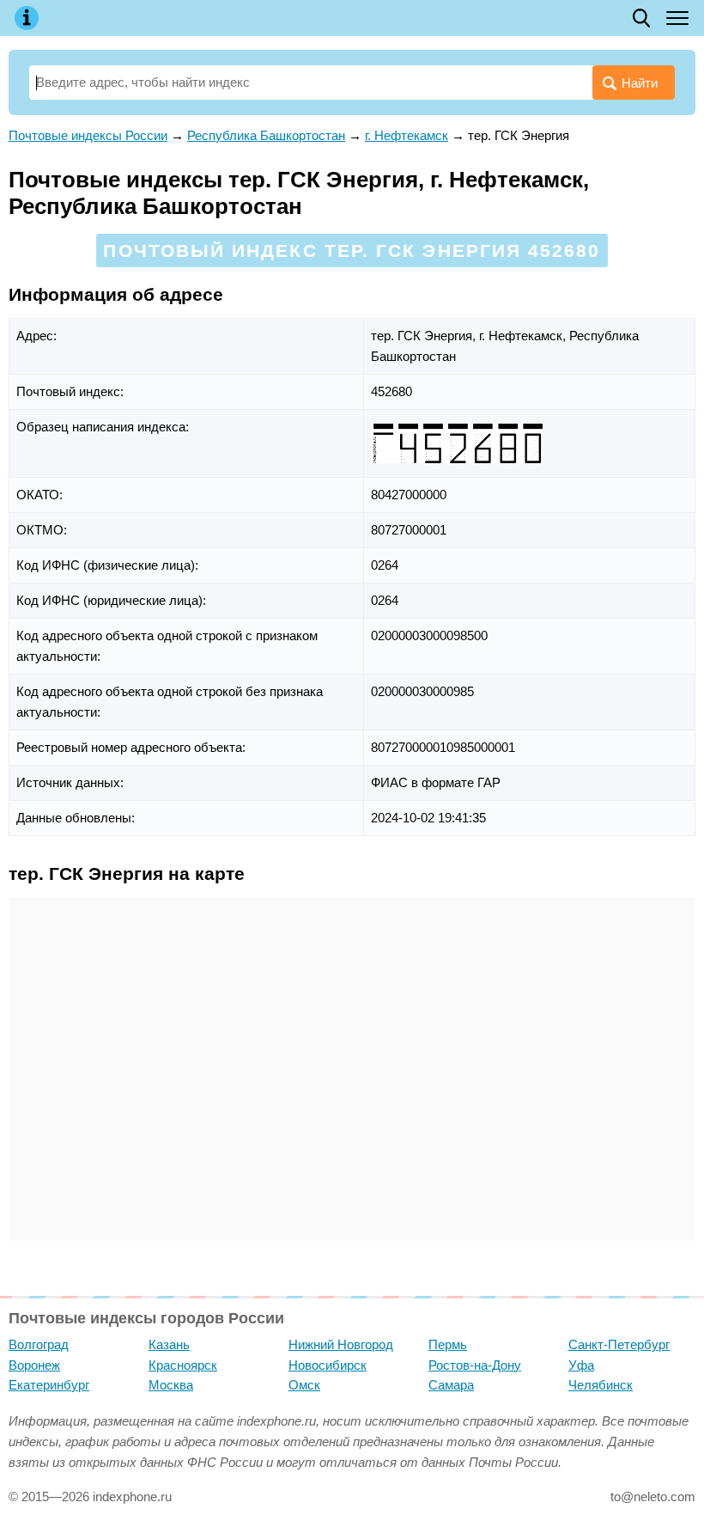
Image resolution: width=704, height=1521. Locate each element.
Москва (171, 1384)
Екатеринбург (49, 1384)
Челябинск (600, 1384)
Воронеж (34, 1365)
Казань (169, 1344)
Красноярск (183, 1365)
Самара (451, 1384)
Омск (304, 1384)
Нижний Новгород (340, 1344)
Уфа (581, 1365)
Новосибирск (327, 1365)
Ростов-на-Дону (474, 1365)
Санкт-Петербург (619, 1344)
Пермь (447, 1344)
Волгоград (39, 1344)
